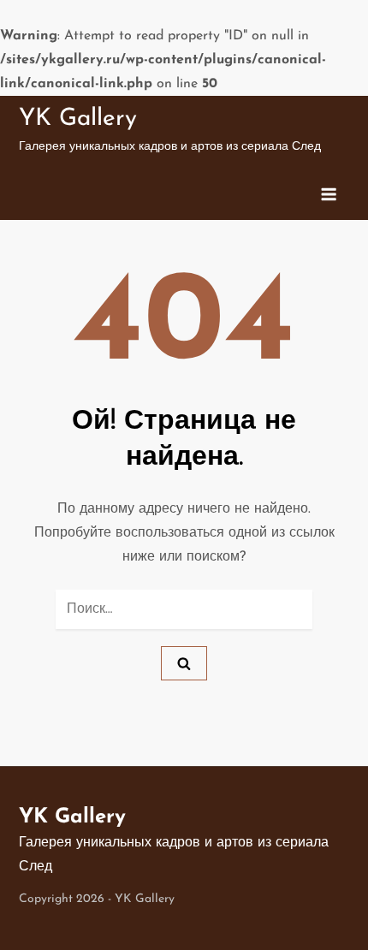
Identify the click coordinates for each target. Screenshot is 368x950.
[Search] (184, 663)
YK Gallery (78, 119)
